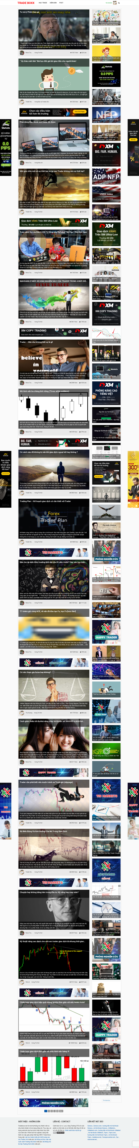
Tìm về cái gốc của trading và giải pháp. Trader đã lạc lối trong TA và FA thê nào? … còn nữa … (106, 917)
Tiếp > (61, 1111)
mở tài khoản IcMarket (95, 1133)
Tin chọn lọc (106, 1100)
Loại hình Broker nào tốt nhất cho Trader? (106, 499)
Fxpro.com (112, 1133)
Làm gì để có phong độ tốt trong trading (106, 835)
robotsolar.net (92, 1139)
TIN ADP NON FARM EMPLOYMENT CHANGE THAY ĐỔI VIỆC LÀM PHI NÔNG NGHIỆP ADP (105, 183)
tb (79, 1130)
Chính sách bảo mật (71, 1130)
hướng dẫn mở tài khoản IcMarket (109, 1130)
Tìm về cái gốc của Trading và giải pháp (106, 897)
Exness (90, 1126)
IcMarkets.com (92, 1130)
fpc (117, 1137)
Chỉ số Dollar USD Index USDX (103, 199)
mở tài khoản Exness (100, 1128)
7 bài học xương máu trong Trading (104, 694)
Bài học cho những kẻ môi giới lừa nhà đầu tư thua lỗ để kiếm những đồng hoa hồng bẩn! (105, 1014)
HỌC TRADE (43, 3)
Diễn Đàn (53, 3)
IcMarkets (111, 1128)
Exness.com (98, 1126)
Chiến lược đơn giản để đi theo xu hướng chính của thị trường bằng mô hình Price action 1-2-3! (106, 581)
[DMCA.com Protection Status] (58, 1133)
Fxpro (106, 1133)
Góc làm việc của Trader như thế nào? (105, 1074)
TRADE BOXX (25, 3)
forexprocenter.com (108, 1137)
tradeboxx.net (96, 1137)
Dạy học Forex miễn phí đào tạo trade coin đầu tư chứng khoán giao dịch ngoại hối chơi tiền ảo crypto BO (106, 219)
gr (80, 1130)
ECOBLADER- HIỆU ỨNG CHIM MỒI (104, 517)
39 (57, 1111)
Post (61, 3)
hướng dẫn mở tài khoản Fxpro (98, 1135)
